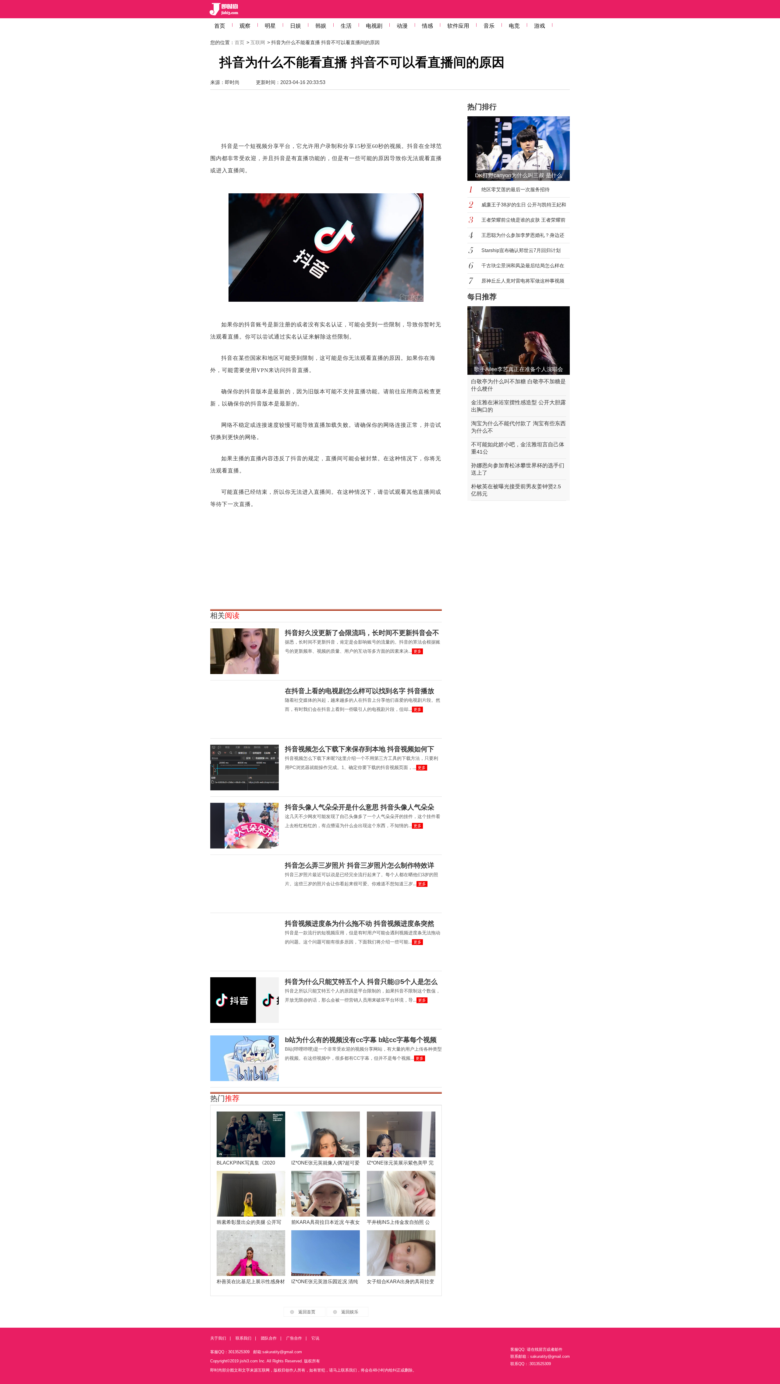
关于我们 (218, 1338)
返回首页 (306, 1311)
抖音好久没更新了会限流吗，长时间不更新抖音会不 (362, 633)
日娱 (295, 26)
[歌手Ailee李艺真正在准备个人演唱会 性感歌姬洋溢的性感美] (518, 340)
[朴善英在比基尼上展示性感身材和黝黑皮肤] (251, 1253)
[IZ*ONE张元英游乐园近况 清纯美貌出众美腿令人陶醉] (325, 1253)
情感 (427, 26)
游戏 (539, 26)
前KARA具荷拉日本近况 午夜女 (325, 1222)
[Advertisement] (326, 118)
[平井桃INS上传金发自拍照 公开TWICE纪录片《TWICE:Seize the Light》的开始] (401, 1194)
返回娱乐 (349, 1311)
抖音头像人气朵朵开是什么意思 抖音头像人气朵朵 (359, 807)
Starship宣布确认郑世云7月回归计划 (521, 250)
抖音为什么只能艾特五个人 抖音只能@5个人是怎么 (361, 981)
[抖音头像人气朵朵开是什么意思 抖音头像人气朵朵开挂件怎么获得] (244, 825)
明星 (270, 26)
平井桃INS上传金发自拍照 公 (398, 1222)
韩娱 (320, 26)
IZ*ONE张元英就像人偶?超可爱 (325, 1162)
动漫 (402, 26)
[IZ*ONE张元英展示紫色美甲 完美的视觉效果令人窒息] (401, 1134)
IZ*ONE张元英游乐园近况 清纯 (324, 1281)
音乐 (489, 26)
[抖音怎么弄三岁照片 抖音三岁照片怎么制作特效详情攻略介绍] (244, 884)
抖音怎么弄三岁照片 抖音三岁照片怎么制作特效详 (359, 865)
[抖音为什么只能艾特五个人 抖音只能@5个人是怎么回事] (244, 1000)
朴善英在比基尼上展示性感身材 (251, 1281)
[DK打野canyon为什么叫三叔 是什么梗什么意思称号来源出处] (522, 148)
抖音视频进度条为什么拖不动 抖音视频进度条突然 (359, 923)
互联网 (257, 42)
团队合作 (269, 1338)
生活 (346, 26)
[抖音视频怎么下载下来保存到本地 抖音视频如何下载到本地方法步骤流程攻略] (244, 767)
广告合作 (294, 1338)
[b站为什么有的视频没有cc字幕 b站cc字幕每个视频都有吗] (244, 1058)
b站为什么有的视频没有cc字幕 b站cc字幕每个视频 (361, 1040)
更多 (417, 651)
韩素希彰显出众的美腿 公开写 (249, 1222)
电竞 (514, 26)
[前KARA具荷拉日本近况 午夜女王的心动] (325, 1194)
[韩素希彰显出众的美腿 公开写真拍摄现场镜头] (251, 1194)
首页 (219, 26)
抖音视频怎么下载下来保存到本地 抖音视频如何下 (359, 749)
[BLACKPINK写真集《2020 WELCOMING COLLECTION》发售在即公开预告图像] (251, 1134)
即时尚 (232, 82)
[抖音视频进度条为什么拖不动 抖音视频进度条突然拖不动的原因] (244, 942)
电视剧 (374, 26)
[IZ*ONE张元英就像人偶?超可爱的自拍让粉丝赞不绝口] (325, 1134)
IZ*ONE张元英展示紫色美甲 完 (400, 1162)
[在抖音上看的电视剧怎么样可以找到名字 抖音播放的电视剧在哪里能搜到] (244, 709)
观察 (244, 26)
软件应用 (458, 26)
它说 (315, 1338)
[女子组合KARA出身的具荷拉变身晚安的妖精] (401, 1253)
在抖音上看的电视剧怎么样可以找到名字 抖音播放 (359, 691)
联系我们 (243, 1338)
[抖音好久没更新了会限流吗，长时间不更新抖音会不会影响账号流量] (244, 651)
